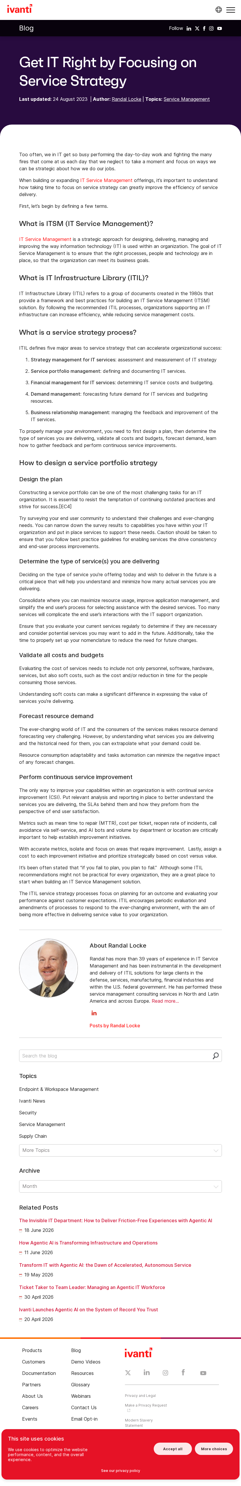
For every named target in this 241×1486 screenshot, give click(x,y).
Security (28, 1113)
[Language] (218, 9)
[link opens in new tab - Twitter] (128, 1373)
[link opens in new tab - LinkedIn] (147, 1374)
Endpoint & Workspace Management (59, 1089)
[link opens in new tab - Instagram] (165, 1374)
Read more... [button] (165, 1001)
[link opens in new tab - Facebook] (183, 1374)
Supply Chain (33, 1136)
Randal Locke (126, 99)
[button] (230, 10)
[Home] (19, 9)
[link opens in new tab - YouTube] (203, 1373)
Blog (26, 28)
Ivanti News (32, 1101)
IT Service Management (106, 180)
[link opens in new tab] (189, 28)
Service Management (187, 99)
